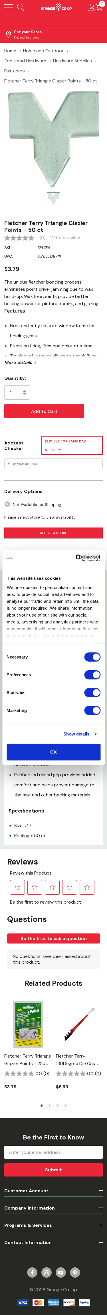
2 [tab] (50, 1105)
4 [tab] (65, 1105)
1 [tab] (42, 1105)
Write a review (65, 238)
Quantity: (15, 378)
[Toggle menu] (8, 7)
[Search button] (20, 7)
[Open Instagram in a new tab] (46, 1273)
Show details (76, 733)
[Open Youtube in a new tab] (61, 1273)
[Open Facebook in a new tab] (32, 1273)
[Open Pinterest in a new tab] (75, 1273)
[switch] (92, 674)
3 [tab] (57, 1105)
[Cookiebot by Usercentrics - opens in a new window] (76, 558)
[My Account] (92, 7)
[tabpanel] (28, 1048)
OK (53, 752)
